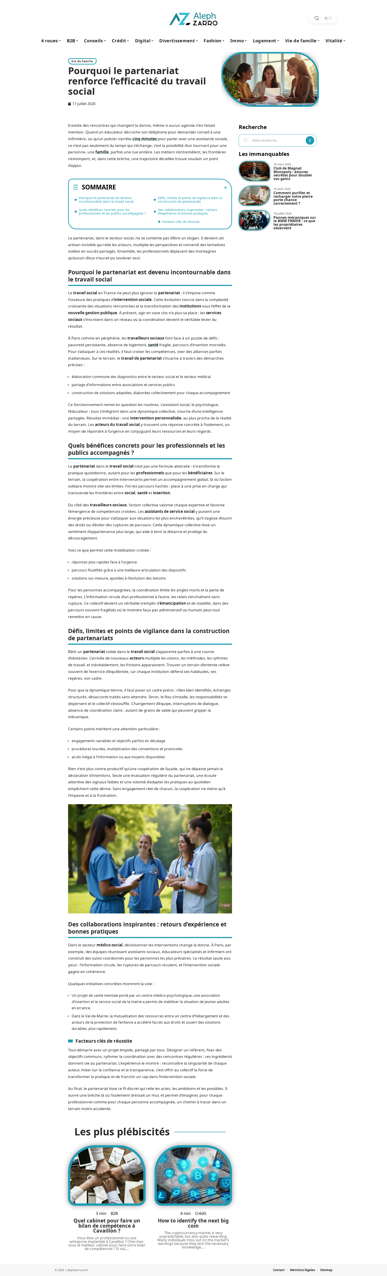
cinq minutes (144, 138)
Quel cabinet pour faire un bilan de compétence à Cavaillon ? (106, 1225)
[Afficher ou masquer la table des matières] (171, 187)
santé (153, 344)
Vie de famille (82, 61)
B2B (114, 1213)
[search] (317, 18)
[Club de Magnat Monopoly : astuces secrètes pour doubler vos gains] (254, 171)
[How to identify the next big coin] (193, 1175)
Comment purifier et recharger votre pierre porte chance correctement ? (293, 198)
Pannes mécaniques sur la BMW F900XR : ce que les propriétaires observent (294, 222)
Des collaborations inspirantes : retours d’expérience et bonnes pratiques (187, 211)
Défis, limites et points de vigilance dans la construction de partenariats (190, 200)
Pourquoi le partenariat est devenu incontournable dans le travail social (106, 200)
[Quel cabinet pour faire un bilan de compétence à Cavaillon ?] (106, 1175)
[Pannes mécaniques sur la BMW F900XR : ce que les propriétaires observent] (254, 220)
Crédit (200, 1213)
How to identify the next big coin (193, 1223)
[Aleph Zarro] (193, 18)
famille (102, 152)
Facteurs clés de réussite (181, 221)
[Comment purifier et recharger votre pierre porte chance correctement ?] (254, 195)
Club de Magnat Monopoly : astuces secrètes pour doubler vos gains (292, 173)
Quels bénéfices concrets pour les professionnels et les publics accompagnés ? (112, 211)
